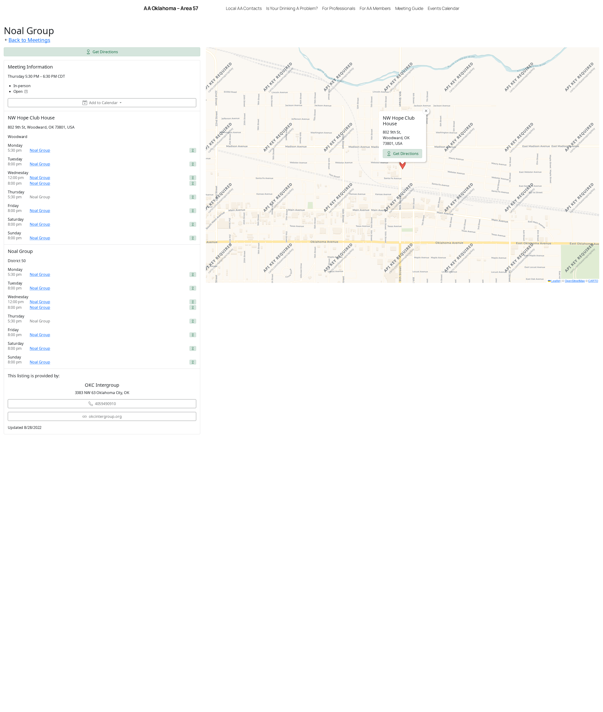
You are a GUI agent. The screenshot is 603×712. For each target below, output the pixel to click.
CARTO (593, 281)
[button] (402, 165)
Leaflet (555, 281)
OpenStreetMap (575, 281)
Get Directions (105, 51)
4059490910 (105, 403)
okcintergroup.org (105, 416)
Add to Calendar (103, 102)
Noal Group (40, 150)
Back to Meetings (29, 39)
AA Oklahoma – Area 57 (171, 8)
